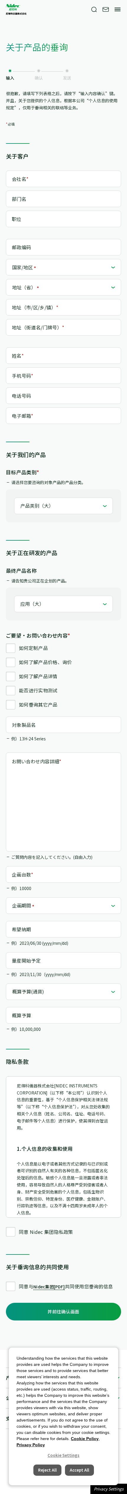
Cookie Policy (85, 1438)
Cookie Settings (63, 1455)
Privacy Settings (108, 1489)
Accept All (79, 1470)
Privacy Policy (31, 1444)
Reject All (47, 1470)
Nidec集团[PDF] (49, 1287)
